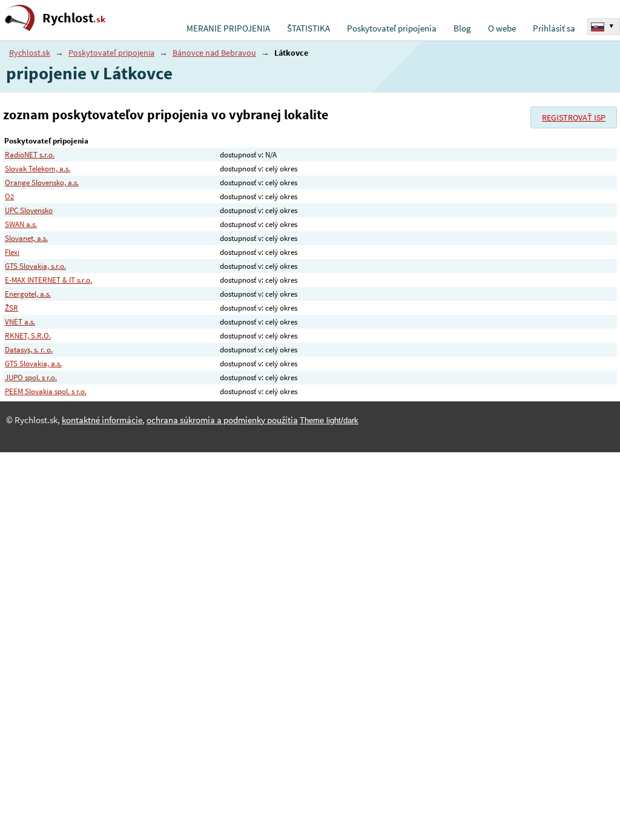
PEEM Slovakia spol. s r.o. (46, 391)
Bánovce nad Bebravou (214, 52)
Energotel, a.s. (28, 294)
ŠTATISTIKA (308, 28)
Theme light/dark (329, 420)
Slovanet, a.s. (26, 238)
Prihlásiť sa (554, 28)
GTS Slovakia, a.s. (33, 363)
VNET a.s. (20, 322)
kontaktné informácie (102, 420)
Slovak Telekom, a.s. (37, 168)
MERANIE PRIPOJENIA (228, 28)
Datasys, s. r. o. (29, 349)
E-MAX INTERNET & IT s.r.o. (48, 280)
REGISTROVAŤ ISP (573, 117)
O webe (502, 28)
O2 (9, 196)
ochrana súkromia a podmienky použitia (222, 420)
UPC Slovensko (29, 210)
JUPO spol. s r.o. (31, 377)
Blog (462, 28)
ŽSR (11, 308)
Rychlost (73, 18)
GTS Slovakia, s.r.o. (35, 266)
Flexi (12, 252)
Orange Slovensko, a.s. (42, 182)
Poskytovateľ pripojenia (392, 28)
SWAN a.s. (21, 224)
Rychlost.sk (29, 52)
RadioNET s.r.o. (29, 155)
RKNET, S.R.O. (28, 336)
